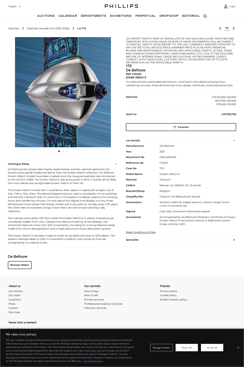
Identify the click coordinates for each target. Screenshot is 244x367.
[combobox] (15, 6)
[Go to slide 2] (63, 151)
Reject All (187, 347)
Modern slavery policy (173, 299)
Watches (13, 28)
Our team (15, 295)
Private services (94, 299)
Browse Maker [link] (19, 265)
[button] (62, 92)
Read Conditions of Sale (141, 232)
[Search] (205, 16)
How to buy (91, 291)
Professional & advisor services (103, 303)
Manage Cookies (161, 347)
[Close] (238, 347)
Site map (14, 312)
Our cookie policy (93, 361)
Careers (13, 308)
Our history (16, 291)
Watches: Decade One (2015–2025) (48, 28)
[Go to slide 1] (59, 151)
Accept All (212, 347)
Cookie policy (168, 295)
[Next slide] (99, 92)
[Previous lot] (220, 28)
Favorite (183, 127)
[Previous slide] (26, 92)
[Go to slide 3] (67, 151)
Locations (15, 299)
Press (12, 303)
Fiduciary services (95, 308)
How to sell (91, 295)
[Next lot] (233, 28)
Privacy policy (168, 291)
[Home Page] (121, 6)
